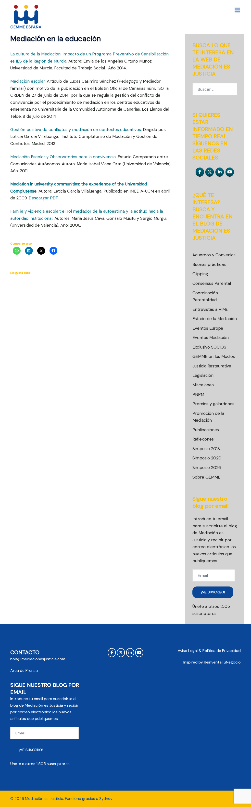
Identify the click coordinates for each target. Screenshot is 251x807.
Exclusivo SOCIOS (209, 347)
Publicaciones (205, 429)
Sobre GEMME (206, 477)
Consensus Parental (211, 283)
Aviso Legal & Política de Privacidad (209, 650)
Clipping (200, 273)
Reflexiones (203, 439)
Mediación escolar (27, 81)
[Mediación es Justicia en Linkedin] (219, 172)
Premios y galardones (213, 403)
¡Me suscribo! (213, 592)
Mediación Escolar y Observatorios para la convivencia (63, 156)
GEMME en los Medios (213, 356)
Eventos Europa (207, 328)
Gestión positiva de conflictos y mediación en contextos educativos (75, 129)
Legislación (202, 375)
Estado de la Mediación (214, 318)
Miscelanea (203, 385)
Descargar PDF (43, 198)
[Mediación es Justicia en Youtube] (230, 172)
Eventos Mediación (210, 337)
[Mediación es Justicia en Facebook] (200, 172)
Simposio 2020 (206, 458)
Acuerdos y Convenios (214, 255)
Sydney (106, 798)
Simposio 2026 (206, 467)
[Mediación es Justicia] (26, 16)
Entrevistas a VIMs (210, 309)
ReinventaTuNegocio (222, 662)
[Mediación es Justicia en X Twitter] (209, 172)
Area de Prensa (24, 670)
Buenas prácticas (209, 264)
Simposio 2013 (206, 448)
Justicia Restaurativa (211, 366)
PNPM (198, 394)
